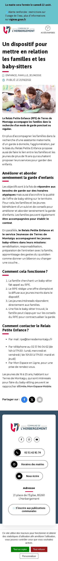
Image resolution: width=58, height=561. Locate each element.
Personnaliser (29, 556)
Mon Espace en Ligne (26, 362)
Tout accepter (20, 549)
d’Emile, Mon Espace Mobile (34, 386)
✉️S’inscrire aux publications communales (29, 509)
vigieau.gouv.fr (17, 19)
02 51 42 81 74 (32, 452)
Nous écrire (32, 476)
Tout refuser (39, 549)
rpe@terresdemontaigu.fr (36, 339)
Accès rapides (48, 33)
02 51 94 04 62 (39, 346)
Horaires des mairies (32, 464)
